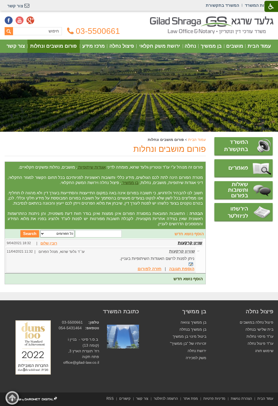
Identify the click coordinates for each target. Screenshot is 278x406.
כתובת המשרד (121, 311)
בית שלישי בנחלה (259, 329)
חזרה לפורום (150, 268)
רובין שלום (48, 243)
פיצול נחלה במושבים (256, 322)
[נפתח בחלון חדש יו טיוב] (19, 20)
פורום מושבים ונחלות (53, 46)
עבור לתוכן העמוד (139, 19)
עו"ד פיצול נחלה (260, 343)
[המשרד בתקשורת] (243, 146)
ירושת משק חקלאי (159, 46)
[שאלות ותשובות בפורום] (243, 190)
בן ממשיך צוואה (193, 322)
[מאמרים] (243, 169)
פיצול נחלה (121, 46)
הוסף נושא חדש (189, 233)
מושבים (234, 46)
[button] (12, 398)
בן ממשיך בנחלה (192, 329)
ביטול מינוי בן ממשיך (189, 336)
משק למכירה (196, 358)
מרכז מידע (93, 46)
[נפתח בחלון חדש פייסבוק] (9, 20)
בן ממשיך (211, 46)
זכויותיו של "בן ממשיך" (188, 343)
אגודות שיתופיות (91, 167)
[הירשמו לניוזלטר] (243, 212)
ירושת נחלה (197, 351)
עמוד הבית (259, 46)
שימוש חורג (264, 351)
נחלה (190, 46)
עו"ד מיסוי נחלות (260, 336)
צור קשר (16, 46)
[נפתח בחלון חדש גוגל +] (30, 20)
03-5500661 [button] (98, 31)
